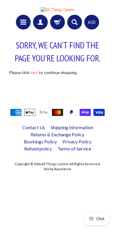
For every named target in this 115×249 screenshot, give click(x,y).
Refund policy (38, 148)
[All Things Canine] (58, 9)
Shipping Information (72, 127)
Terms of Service (74, 148)
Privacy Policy (77, 141)
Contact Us (33, 127)
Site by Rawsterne (57, 169)
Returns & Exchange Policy (57, 134)
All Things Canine (54, 164)
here (34, 72)
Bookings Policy (40, 141)
